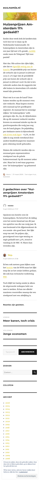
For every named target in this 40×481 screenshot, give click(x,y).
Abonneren (27, 352)
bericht (10, 267)
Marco (8, 174)
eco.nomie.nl (11, 7)
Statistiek (6, 177)
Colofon (8, 385)
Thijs (10, 255)
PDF (5, 277)
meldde (32, 51)
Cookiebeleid (23, 472)
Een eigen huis (30, 174)
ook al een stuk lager (12, 135)
